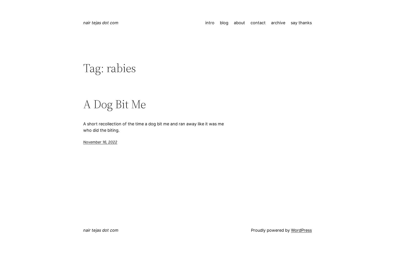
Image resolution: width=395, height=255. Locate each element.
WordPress (301, 230)
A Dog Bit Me (114, 104)
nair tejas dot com (100, 22)
